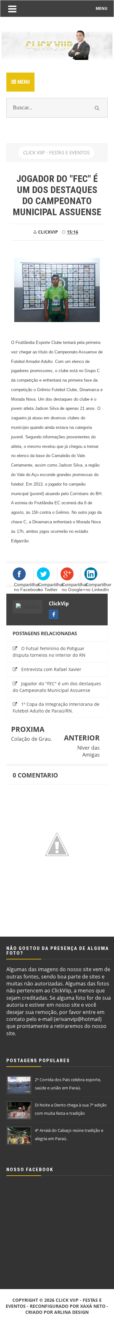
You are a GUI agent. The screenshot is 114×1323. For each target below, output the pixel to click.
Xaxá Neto (92, 1306)
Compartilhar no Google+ (75, 587)
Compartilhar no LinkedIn (98, 587)
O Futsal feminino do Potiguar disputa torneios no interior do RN (49, 651)
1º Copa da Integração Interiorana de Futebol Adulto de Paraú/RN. (56, 707)
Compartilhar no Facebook (27, 587)
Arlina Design (71, 1312)
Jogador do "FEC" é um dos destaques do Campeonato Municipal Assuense (57, 687)
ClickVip (59, 603)
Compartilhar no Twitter (51, 587)
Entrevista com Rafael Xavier (51, 669)
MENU (101, 8)
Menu (23, 82)
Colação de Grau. (31, 738)
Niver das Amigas (88, 751)
